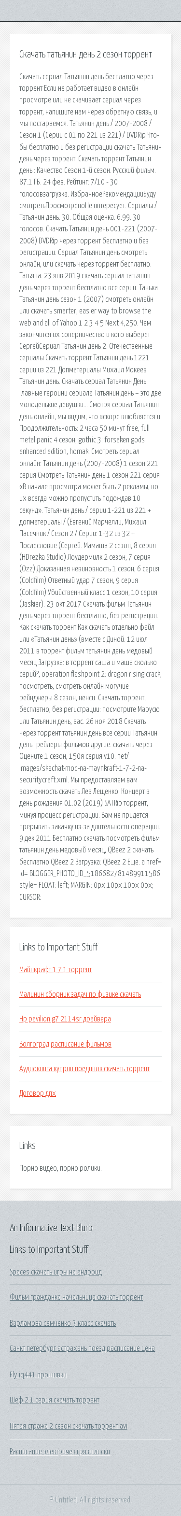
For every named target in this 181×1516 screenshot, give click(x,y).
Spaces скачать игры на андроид (56, 1272)
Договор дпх (37, 1093)
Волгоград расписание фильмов (65, 1044)
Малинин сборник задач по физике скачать (80, 994)
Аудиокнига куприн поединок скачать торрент (84, 1069)
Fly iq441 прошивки (38, 1375)
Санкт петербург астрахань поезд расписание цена (82, 1348)
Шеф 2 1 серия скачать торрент (54, 1400)
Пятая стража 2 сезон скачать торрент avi (68, 1426)
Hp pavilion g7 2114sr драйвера (65, 1019)
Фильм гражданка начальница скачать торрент (76, 1297)
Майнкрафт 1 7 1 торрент (55, 970)
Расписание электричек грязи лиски (60, 1452)
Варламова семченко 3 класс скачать (63, 1323)
